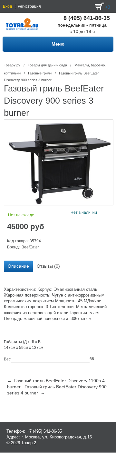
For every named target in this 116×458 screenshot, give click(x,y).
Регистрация (29, 6)
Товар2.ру (12, 65)
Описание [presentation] (18, 266)
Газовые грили (40, 73)
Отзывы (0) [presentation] (48, 266)
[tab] (18, 266)
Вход (7, 6)
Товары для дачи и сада (47, 65)
